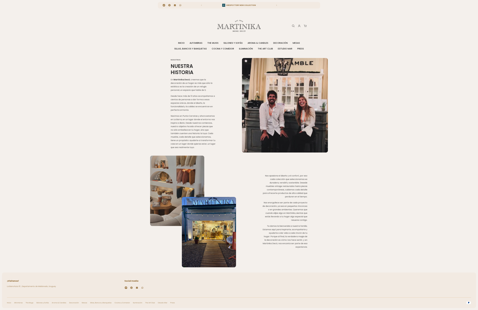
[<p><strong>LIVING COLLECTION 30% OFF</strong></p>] (239, 5)
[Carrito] (305, 26)
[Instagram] (164, 5)
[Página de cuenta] (299, 26)
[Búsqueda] (293, 26)
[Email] (175, 5)
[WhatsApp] (180, 5)
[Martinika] (239, 25)
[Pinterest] (169, 5)
